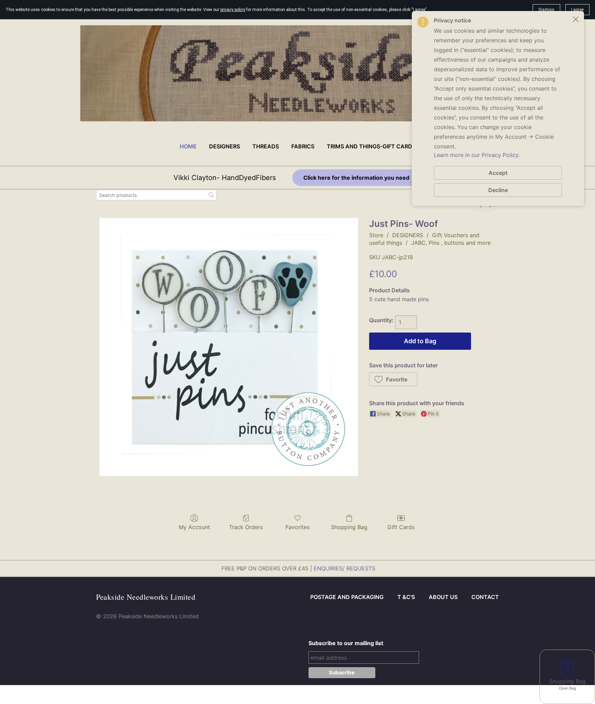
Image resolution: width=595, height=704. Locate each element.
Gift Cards (401, 527)
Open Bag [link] (567, 688)
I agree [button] (577, 9)
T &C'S (406, 596)
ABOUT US (443, 596)
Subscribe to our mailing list (346, 643)
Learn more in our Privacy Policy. (477, 154)
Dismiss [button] (546, 9)
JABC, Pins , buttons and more (451, 242)
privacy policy (232, 9)
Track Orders (246, 527)
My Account (194, 527)
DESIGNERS (407, 235)
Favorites (297, 527)
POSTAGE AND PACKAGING (347, 596)
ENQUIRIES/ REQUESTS (344, 568)
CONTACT (485, 596)
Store (376, 235)
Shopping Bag (349, 527)
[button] (393, 379)
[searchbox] (156, 195)
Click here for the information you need (357, 177)
